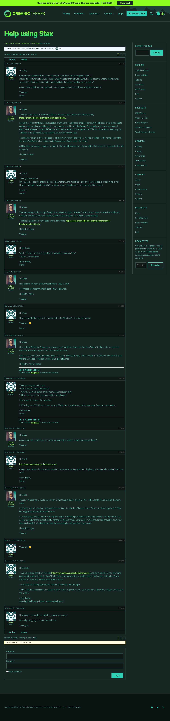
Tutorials (138, 80)
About (137, 180)
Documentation (141, 75)
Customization (141, 165)
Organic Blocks (141, 118)
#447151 (121, 428)
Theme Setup (140, 161)
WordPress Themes (143, 127)
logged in (35, 373)
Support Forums (141, 70)
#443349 (121, 200)
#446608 (121, 306)
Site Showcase (141, 218)
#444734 (121, 241)
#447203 (121, 488)
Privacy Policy (141, 189)
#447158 (121, 452)
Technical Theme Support (22, 43)
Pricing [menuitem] (66, 13)
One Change (140, 89)
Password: (10, 661)
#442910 (121, 102)
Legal (137, 184)
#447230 (121, 561)
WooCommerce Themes (145, 132)
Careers (138, 194)
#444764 (121, 272)
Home (6, 43)
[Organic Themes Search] (151, 14)
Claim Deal (125, 3)
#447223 (121, 540)
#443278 (121, 166)
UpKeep (138, 146)
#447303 (121, 608)
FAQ (137, 94)
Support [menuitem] (108, 13)
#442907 (121, 63)
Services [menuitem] (93, 13)
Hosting (138, 151)
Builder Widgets (141, 123)
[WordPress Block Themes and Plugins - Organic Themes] (28, 14)
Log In (117, 675)
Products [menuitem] (78, 13)
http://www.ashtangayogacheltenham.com (38, 464)
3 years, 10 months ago (47, 48)
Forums (11, 43)
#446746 (121, 335)
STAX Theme (35, 43)
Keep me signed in (15, 672)
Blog (137, 213)
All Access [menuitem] (134, 13)
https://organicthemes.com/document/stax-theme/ (42, 118)
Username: (10, 651)
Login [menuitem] (121, 13)
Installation (139, 84)
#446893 (121, 378)
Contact (138, 99)
